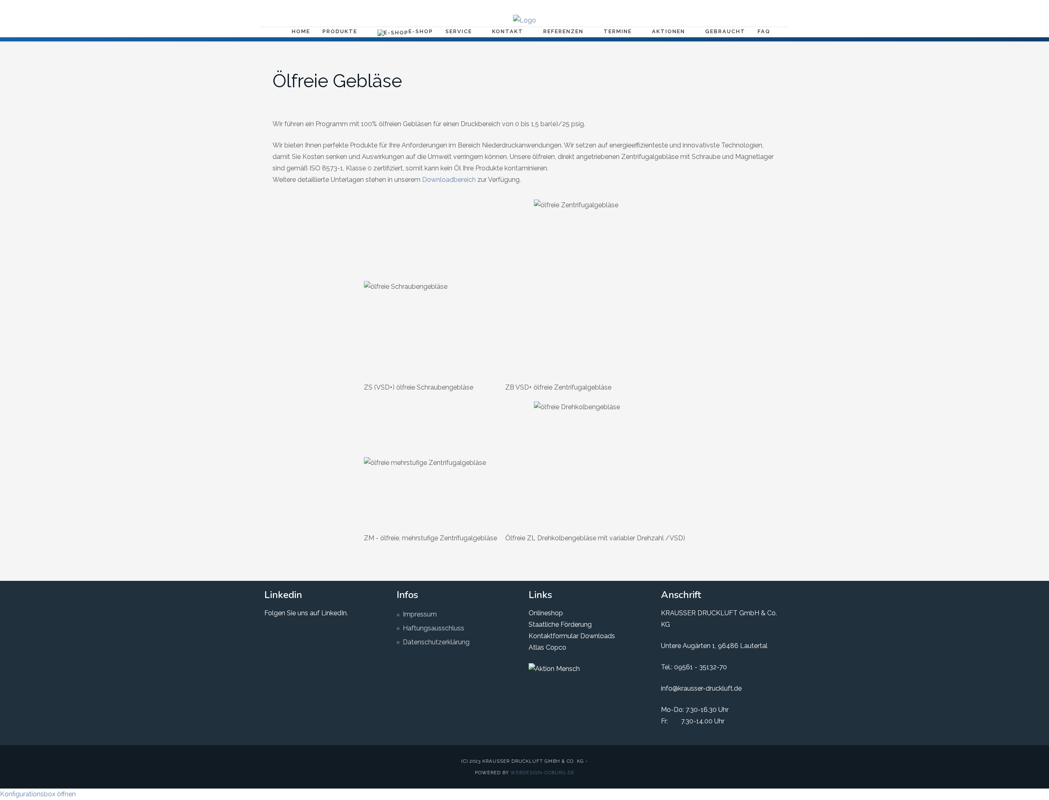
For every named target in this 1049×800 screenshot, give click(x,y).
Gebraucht (725, 31)
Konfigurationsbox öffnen (38, 794)
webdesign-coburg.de (542, 772)
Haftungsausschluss (433, 628)
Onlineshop (546, 613)
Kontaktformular (554, 636)
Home (301, 31)
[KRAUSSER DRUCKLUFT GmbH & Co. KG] (524, 20)
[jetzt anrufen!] (776, 6)
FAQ (764, 31)
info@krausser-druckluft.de (701, 688)
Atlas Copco (547, 647)
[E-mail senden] (763, 6)
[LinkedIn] (749, 6)
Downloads (597, 636)
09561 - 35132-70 (700, 667)
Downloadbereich (449, 180)
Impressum (420, 614)
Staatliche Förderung (560, 624)
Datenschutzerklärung (436, 642)
